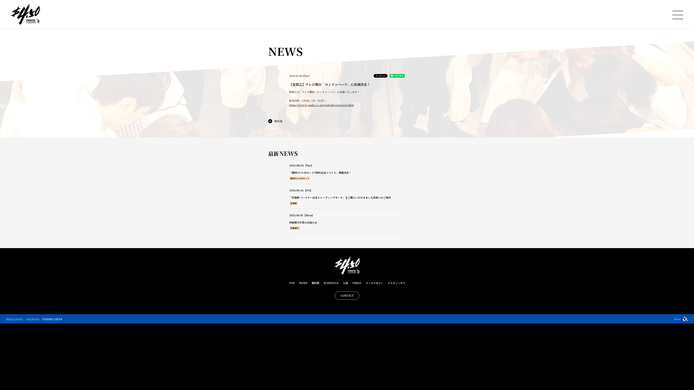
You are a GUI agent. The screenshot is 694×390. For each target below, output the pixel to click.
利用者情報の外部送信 (52, 318)
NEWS (303, 283)
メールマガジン (374, 283)
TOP (292, 283)
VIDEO (356, 283)
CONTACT (347, 295)
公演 (345, 283)
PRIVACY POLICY (14, 318)
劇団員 (315, 283)
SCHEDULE (331, 283)
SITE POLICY (32, 318)
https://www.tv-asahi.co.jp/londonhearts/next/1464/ (321, 105)
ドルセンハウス (396, 283)
